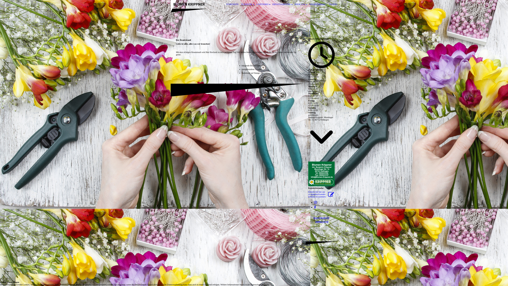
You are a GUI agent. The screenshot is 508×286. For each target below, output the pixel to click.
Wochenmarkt (318, 4)
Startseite (232, 4)
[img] (254, 21)
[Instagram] (315, 202)
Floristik (246, 4)
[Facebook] (315, 207)
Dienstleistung (281, 4)
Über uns (300, 4)
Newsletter (336, 4)
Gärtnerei (262, 4)
